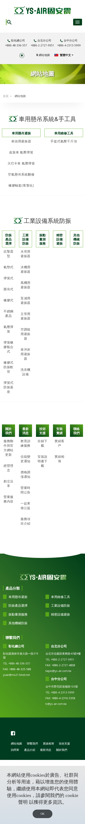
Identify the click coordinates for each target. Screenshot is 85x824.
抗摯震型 (8, 253)
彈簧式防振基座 (8, 387)
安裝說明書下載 (42, 461)
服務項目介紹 (25, 521)
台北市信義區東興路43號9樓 (63, 653)
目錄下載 (42, 443)
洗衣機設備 (25, 371)
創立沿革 (8, 483)
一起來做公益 (25, 505)
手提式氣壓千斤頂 (63, 141)
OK (42, 813)
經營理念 (8, 467)
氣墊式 (8, 267)
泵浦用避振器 (25, 300)
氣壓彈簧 (8, 329)
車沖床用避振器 (25, 354)
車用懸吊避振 (21, 133)
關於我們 (8, 430)
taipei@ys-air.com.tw (58, 671)
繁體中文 (65, 55)
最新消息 (25, 430)
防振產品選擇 (8, 239)
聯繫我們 (32, 743)
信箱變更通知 (25, 458)
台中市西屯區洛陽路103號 (61, 686)
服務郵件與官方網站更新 (8, 448)
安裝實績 (59, 430)
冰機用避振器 (25, 269)
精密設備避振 (59, 239)
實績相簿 (59, 458)
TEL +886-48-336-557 (16, 663)
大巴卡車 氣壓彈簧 (21, 163)
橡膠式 (8, 300)
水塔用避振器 (25, 253)
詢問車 (15, 750)
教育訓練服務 (25, 443)
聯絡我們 (76, 430)
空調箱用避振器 (25, 334)
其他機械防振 (76, 239)
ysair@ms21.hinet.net (16, 675)
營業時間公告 (25, 490)
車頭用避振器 (21, 141)
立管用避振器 (25, 316)
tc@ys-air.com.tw (56, 704)
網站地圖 (44, 55)
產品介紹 (29, 750)
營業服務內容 (8, 499)
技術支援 (42, 430)
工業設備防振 (25, 239)
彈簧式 (8, 278)
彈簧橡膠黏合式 (8, 347)
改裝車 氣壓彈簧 (21, 152)
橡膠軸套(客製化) (21, 185)
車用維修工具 (63, 133)
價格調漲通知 (25, 474)
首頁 (5, 96)
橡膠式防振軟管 (8, 367)
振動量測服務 (42, 239)
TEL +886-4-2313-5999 (59, 692)
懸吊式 (8, 289)
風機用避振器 (25, 284)
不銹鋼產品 (8, 313)
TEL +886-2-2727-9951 (59, 659)
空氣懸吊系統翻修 (21, 174)
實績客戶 (59, 443)
